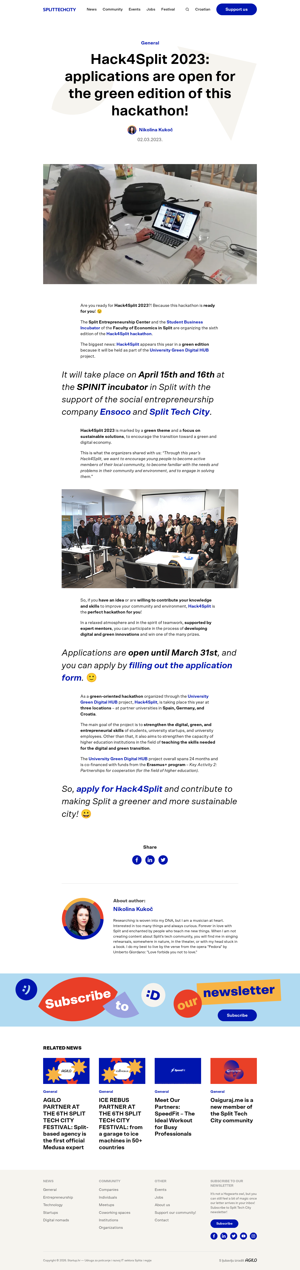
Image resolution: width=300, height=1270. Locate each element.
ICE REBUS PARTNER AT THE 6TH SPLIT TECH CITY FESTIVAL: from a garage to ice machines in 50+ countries (121, 1123)
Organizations (111, 1228)
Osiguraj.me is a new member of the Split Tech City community (231, 1110)
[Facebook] (137, 860)
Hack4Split (128, 344)
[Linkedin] (150, 860)
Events (134, 9)
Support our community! (175, 1213)
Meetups (106, 1205)
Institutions (108, 1220)
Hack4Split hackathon (129, 334)
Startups (50, 1213)
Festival (168, 9)
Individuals (108, 1197)
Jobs (150, 9)
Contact (162, 1220)
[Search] (187, 9)
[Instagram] (253, 1236)
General (150, 43)
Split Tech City (179, 412)
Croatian (202, 9)
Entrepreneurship (58, 1197)
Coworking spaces (114, 1213)
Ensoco (115, 412)
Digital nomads (56, 1220)
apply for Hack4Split (119, 789)
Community (113, 9)
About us (162, 1205)
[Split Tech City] (59, 9)
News (92, 9)
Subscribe (237, 1015)
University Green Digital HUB (179, 350)
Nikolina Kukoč (133, 909)
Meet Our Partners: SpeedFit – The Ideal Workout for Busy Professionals (175, 1117)
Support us (236, 9)
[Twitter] (163, 860)
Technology (53, 1205)
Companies (108, 1190)
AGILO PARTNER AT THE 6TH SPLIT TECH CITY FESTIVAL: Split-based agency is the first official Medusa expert (65, 1123)
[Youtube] (243, 1236)
